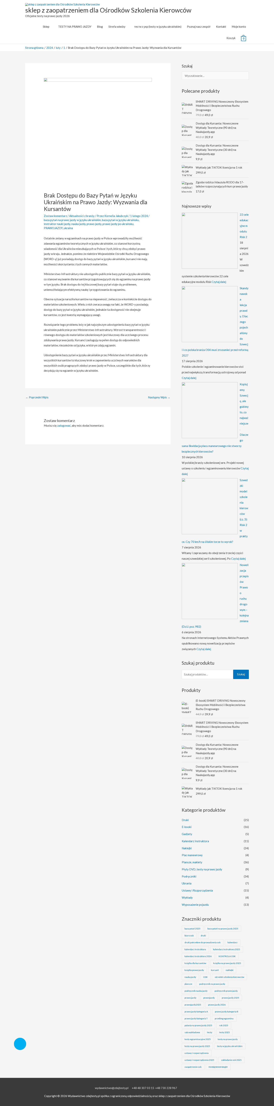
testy (209, 1032)
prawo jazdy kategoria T (196, 1018)
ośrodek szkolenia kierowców (229, 977)
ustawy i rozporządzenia (197, 1053)
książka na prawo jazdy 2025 (227, 963)
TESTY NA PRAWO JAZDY (74, 26)
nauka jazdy (78, 224)
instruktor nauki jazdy (57, 224)
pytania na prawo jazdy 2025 (198, 1025)
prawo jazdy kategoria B (226, 1011)
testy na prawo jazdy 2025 (197, 1046)
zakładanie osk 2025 (231, 1060)
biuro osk (189, 935)
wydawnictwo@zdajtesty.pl (111, 1088)
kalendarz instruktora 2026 (198, 956)
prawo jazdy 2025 (230, 997)
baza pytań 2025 (192, 928)
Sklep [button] (46, 26)
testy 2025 (224, 1032)
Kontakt (221, 26)
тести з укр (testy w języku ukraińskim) (157, 26)
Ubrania (186, 883)
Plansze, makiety (192, 862)
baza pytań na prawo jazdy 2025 (222, 928)
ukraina (68, 228)
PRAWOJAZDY (53, 228)
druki (203, 935)
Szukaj (241, 674)
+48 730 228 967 (166, 1088)
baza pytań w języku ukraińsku (120, 220)
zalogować (64, 425)
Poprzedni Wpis (37, 397)
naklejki (229, 970)
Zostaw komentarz (55, 216)
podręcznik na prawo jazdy (212, 983)
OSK (205, 977)
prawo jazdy (94, 224)
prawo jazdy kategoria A (196, 1011)
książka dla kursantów (195, 963)
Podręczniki (189, 876)
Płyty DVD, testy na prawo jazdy (202, 869)
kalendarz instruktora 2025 (226, 949)
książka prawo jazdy (194, 970)
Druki (185, 820)
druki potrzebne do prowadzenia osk (203, 942)
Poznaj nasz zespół (198, 26)
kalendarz (232, 942)
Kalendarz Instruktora (195, 841)
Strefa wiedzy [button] (116, 26)
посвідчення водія (218, 1066)
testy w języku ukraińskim (229, 1046)
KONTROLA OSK (227, 956)
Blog (100, 26)
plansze (188, 983)
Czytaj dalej (219, 281)
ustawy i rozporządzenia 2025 (199, 1060)
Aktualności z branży (82, 216)
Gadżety (187, 834)
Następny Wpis (159, 397)
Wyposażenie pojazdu (195, 904)
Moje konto (239, 26)
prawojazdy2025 (193, 1004)
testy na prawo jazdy (228, 1039)
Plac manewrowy (192, 855)
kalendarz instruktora (195, 949)
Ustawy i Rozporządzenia (197, 890)
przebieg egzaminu (224, 1018)
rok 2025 (223, 1025)
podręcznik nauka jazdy (196, 990)
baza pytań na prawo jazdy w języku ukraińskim (72, 220)
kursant (215, 970)
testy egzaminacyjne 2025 (198, 1039)
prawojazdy (209, 997)
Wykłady (187, 897)
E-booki (186, 827)
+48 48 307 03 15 (143, 1088)
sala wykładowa (192, 1032)
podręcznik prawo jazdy (226, 990)
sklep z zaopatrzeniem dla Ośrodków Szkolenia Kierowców (108, 10)
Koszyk (230, 38)
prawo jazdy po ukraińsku (118, 224)
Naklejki (187, 848)
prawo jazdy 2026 (217, 1004)
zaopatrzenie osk (193, 1066)
